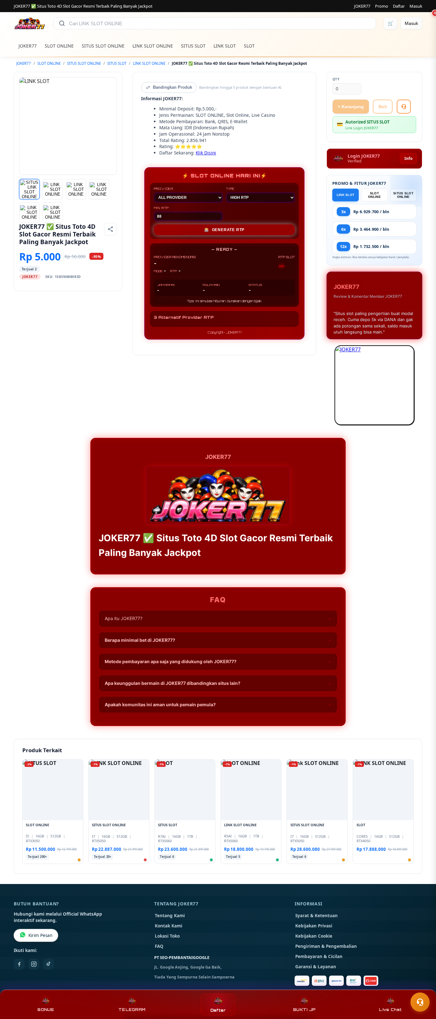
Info (408, 158)
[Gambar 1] (29, 189)
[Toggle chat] (420, 1002)
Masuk (416, 6)
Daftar (399, 6)
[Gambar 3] (76, 189)
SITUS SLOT (193, 46)
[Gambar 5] (29, 212)
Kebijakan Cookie (313, 936)
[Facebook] (19, 964)
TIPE (230, 189)
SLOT (249, 46)
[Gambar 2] (52, 189)
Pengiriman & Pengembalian (326, 946)
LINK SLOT (225, 46)
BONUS (45, 1009)
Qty (336, 79)
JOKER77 (362, 6)
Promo (381, 6)
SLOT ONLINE (59, 46)
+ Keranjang (351, 106)
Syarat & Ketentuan (316, 915)
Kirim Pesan (40, 935)
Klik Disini (206, 153)
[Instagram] (33, 964)
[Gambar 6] (52, 212)
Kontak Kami (168, 926)
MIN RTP (161, 208)
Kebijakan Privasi (313, 926)
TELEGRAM (131, 1009)
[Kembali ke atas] (422, 986)
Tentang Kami (170, 915)
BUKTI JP (304, 1009)
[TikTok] (48, 964)
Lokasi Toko (167, 936)
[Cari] (62, 23)
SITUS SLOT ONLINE (103, 46)
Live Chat (390, 1009)
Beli (383, 106)
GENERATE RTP (224, 230)
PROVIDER (163, 189)
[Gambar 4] (99, 189)
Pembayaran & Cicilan (318, 956)
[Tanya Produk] (404, 107)
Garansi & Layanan (315, 967)
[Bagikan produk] (110, 229)
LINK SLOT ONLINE (152, 46)
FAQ (159, 946)
